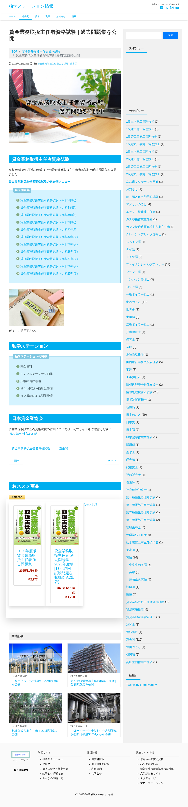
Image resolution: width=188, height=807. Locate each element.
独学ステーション (52, 759)
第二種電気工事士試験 (141, 519)
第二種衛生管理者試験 (141, 512)
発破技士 (132, 467)
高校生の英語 (138, 579)
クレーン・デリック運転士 (143, 234)
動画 (48, 16)
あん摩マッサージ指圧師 (142, 181)
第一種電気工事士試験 (141, 504)
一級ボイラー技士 (138, 294)
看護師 (130, 482)
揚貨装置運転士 (136, 399)
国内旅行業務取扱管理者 (142, 362)
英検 (132, 572)
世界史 (130, 309)
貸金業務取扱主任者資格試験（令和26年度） (49, 266)
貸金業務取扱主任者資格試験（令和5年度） (49, 200)
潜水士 (130, 452)
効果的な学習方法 (52, 773)
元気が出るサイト (150, 773)
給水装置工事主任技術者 (142, 542)
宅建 (129, 369)
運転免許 (132, 632)
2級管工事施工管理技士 (141, 166)
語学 (37, 16)
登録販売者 (133, 474)
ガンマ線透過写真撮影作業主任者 (148, 226)
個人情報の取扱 (100, 764)
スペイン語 (133, 241)
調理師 (130, 587)
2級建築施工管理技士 (140, 159)
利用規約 (96, 768)
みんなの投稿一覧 (52, 778)
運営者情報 (97, 759)
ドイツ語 (132, 256)
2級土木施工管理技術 (140, 151)
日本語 (130, 429)
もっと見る (90, 504)
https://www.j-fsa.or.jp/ (23, 433)
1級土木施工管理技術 (140, 121)
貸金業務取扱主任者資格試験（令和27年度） (49, 258)
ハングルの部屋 (149, 764)
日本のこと (133, 414)
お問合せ (96, 773)
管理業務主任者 (136, 534)
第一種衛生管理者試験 (141, 497)
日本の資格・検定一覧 (55, 768)
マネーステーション (151, 783)
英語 (129, 557)
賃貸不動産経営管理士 (141, 617)
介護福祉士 (133, 332)
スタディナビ (148, 778)
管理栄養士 (133, 527)
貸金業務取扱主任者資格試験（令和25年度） (49, 273)
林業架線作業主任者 (139, 437)
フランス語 (133, 271)
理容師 (130, 459)
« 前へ (16, 460)
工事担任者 (133, 377)
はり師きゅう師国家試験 (142, 196)
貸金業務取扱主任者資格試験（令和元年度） (49, 229)
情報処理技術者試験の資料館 (157, 768)
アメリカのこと (136, 204)
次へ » (112, 460)
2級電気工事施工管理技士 (143, 174)
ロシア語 (132, 286)
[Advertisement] (152, 78)
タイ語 (130, 249)
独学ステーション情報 (31, 6)
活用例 (130, 444)
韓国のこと (133, 647)
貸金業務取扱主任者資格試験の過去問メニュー (39, 181)
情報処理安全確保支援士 (142, 384)
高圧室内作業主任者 (139, 662)
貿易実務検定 (135, 609)
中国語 (130, 317)
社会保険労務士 (136, 489)
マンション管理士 (138, 279)
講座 (74, 16)
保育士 (130, 339)
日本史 (130, 422)
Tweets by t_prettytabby (141, 684)
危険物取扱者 (135, 354)
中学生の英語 (138, 564)
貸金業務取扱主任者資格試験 (52, 63)
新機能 (130, 407)
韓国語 (130, 654)
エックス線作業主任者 (141, 211)
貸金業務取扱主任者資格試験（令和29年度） (49, 244)
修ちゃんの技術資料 (151, 759)
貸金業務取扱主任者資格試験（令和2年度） (49, 222)
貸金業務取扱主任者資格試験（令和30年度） (49, 236)
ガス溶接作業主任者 (139, 219)
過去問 (25, 16)
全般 (129, 347)
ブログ (46, 764)
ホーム (12, 16)
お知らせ (61, 16)
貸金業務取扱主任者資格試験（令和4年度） (49, 207)
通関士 (130, 624)
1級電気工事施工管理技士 (143, 144)
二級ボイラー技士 (138, 324)
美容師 (130, 550)
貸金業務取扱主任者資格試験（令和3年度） (49, 214)
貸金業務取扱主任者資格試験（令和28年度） (49, 251)
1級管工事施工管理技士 (141, 136)
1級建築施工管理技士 (140, 129)
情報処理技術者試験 (139, 392)
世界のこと (133, 302)
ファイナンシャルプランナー (145, 264)
